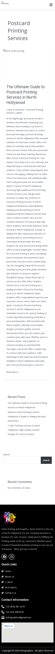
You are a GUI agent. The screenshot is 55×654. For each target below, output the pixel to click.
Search (6, 454)
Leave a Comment (15, 109)
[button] (51, 5)
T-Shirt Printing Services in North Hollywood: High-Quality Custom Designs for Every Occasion (24, 430)
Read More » (12, 371)
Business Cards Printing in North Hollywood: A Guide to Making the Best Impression (27, 416)
